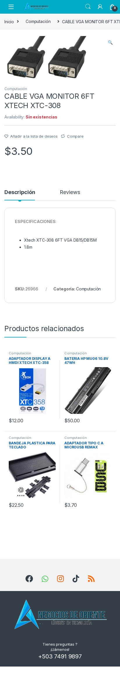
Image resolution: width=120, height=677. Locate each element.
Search (88, 6)
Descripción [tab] (19, 192)
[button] (110, 42)
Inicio (9, 21)
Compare (75, 136)
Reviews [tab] (70, 192)
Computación (38, 21)
